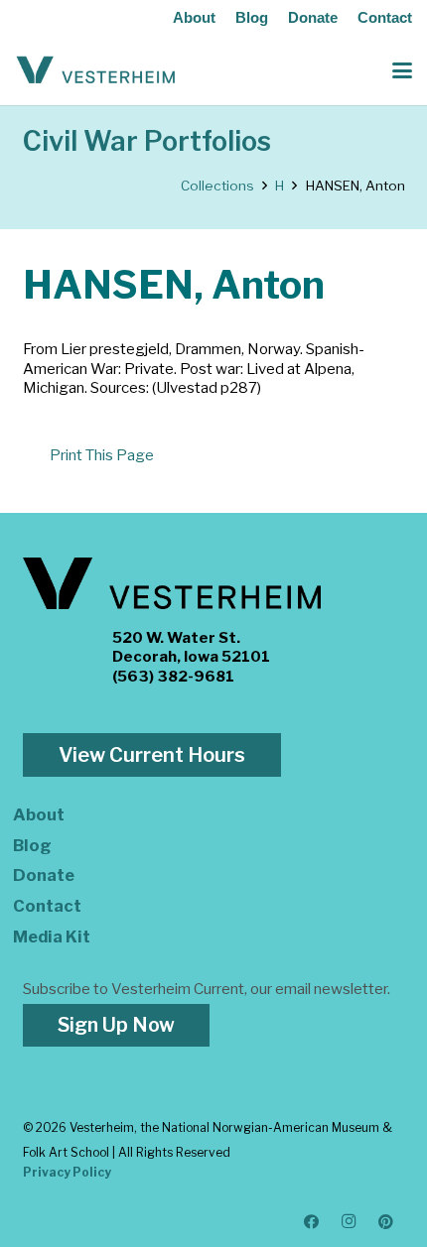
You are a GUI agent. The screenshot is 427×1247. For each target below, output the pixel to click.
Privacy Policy (67, 1172)
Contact (384, 17)
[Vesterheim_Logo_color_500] (96, 70)
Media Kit (51, 936)
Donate (313, 17)
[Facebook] (312, 1222)
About (194, 17)
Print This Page (102, 455)
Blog (251, 17)
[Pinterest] (386, 1222)
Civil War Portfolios (147, 141)
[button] (402, 70)
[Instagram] (349, 1222)
